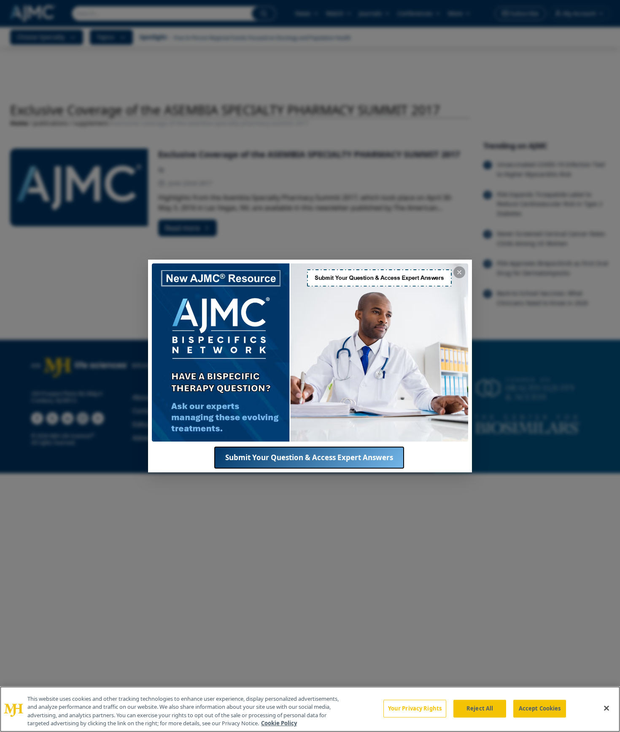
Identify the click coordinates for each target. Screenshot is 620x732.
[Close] (606, 708)
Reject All (479, 708)
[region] (310, 709)
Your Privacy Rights (415, 708)
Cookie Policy (279, 723)
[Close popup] (459, 272)
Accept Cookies (540, 708)
